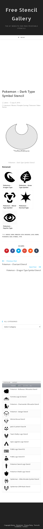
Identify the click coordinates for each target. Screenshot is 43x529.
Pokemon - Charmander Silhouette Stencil (24, 404)
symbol (15, 237)
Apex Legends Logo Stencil (19, 442)
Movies (14, 105)
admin (6, 103)
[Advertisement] (21, 67)
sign (10, 237)
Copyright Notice (9, 525)
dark (12, 234)
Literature (7, 105)
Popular (7, 382)
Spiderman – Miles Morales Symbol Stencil (24, 479)
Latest (14, 382)
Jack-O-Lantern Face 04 (18, 427)
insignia (27, 234)
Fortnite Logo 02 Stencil (18, 397)
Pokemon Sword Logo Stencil (20, 464)
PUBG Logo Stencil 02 (17, 449)
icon (22, 234)
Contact (25, 527)
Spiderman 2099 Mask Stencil (20, 487)
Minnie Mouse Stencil (17, 419)
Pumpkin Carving (22, 105)
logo (32, 234)
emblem (17, 234)
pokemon (5, 237)
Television (32, 105)
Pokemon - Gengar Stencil (19, 412)
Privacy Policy (28, 525)
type (20, 237)
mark (37, 234)
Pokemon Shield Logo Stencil (20, 472)
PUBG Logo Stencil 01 (17, 457)
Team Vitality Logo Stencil (19, 434)
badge (8, 234)
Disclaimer (19, 525)
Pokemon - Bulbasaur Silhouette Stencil (23, 389)
